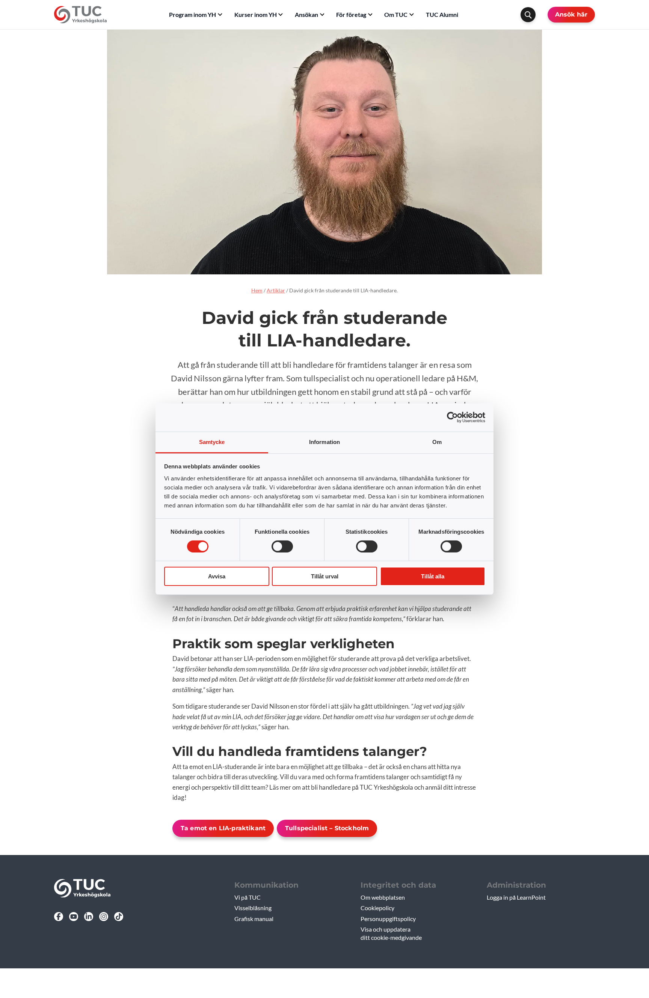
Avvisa (216, 576)
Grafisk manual (253, 918)
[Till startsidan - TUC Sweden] (80, 14)
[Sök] (528, 14)
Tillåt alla (432, 576)
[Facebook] (58, 916)
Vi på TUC (247, 897)
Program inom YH (192, 14)
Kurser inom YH (255, 14)
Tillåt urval (324, 576)
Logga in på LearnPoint (516, 897)
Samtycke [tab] (212, 441)
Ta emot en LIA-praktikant (223, 828)
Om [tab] (437, 441)
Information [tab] (324, 441)
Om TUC (396, 14)
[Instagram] (103, 916)
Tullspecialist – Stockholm (327, 828)
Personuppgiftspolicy (388, 918)
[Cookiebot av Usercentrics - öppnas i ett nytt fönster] (452, 417)
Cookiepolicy (377, 907)
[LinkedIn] (88, 916)
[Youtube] (73, 916)
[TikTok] (118, 916)
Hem (257, 290)
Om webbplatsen (383, 897)
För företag (351, 14)
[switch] (282, 546)
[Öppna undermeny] (220, 14)
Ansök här (571, 14)
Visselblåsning (253, 907)
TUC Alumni (442, 14)
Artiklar (276, 290)
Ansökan (306, 14)
